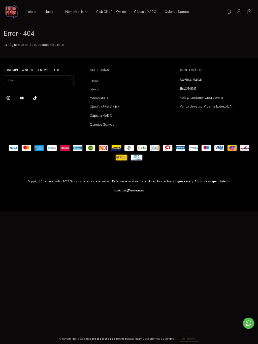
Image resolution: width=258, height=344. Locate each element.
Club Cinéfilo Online (111, 12)
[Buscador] (229, 12)
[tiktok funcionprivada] (35, 98)
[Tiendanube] (129, 191)
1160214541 (188, 89)
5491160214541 (191, 80)
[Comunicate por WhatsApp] (248, 323)
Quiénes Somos (177, 12)
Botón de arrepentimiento (213, 181)
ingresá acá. (183, 181)
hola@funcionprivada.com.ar (201, 97)
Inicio (31, 12)
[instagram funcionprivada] (8, 98)
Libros (49, 12)
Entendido (189, 338)
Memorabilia (74, 12)
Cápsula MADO (145, 12)
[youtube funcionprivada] (22, 98)
